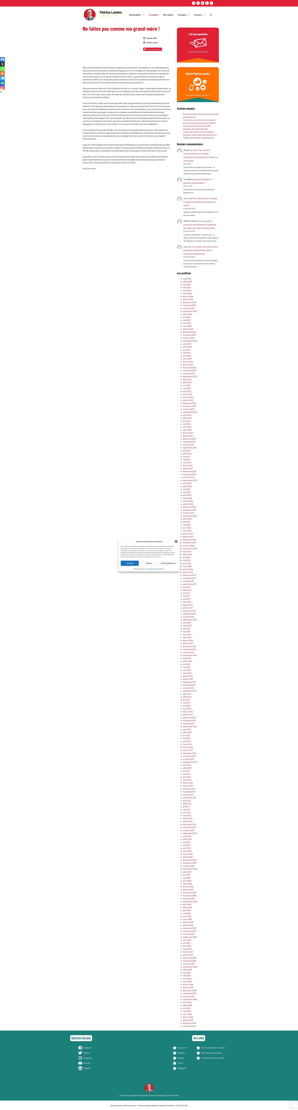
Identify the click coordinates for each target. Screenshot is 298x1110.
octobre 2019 (188, 513)
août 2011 (187, 800)
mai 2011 (186, 809)
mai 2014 (186, 702)
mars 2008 (187, 919)
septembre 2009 (190, 869)
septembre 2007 (190, 937)
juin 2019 (186, 522)
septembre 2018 (190, 548)
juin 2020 (186, 489)
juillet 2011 (187, 803)
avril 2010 (187, 848)
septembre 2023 (190, 376)
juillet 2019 (187, 519)
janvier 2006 (188, 987)
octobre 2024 (188, 338)
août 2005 (187, 1002)
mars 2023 (187, 394)
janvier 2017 (188, 608)
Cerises (181, 1058)
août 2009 (187, 872)
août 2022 (187, 415)
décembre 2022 (189, 403)
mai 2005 (187, 1011)
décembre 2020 (189, 471)
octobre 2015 (188, 652)
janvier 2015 (188, 679)
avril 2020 (187, 495)
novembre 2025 (189, 305)
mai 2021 (186, 459)
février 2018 (188, 569)
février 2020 (188, 501)
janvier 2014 (188, 714)
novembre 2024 (189, 335)
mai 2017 (186, 596)
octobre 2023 (188, 373)
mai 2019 (186, 525)
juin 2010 (186, 842)
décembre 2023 (189, 367)
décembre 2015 (189, 646)
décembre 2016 (189, 611)
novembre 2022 (189, 406)
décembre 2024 (189, 332)
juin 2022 (186, 421)
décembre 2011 (189, 789)
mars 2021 (187, 462)
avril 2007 (187, 946)
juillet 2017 (187, 590)
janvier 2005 (188, 1020)
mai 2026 (187, 287)
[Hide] (1, 92)
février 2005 (188, 1017)
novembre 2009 (189, 863)
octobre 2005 (188, 996)
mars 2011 (187, 815)
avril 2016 (187, 634)
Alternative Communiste (211, 1053)
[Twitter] (198, 3)
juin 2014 (186, 700)
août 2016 (187, 622)
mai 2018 (186, 560)
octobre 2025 (188, 308)
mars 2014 (187, 708)
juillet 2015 (187, 661)
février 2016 (188, 640)
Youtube (86, 1063)
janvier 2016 (188, 643)
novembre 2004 (189, 1026)
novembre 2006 (189, 961)
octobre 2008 (188, 898)
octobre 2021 (188, 445)
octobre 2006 (188, 964)
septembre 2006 (190, 967)
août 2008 (187, 904)
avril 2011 (186, 812)
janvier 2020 (188, 504)
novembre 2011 (189, 791)
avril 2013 (187, 741)
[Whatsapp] (2, 68)
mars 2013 (187, 744)
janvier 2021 (188, 468)
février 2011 (188, 818)
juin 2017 (186, 593)
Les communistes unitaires (212, 1058)
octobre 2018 (188, 545)
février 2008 (188, 922)
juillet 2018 (187, 554)
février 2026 (188, 296)
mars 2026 (187, 293)
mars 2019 (187, 530)
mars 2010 (187, 851)
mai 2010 (186, 845)
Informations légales (128, 1095)
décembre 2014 (189, 682)
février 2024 (188, 361)
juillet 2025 (187, 314)
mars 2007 (187, 949)
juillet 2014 (187, 697)
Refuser (149, 563)
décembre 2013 (189, 717)
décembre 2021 (189, 439)
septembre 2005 (190, 999)
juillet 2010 (187, 839)
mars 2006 (187, 981)
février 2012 (188, 783)
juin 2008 (186, 910)
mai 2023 (187, 388)
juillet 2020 (187, 486)
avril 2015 (187, 670)
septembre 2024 (190, 341)
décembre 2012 (189, 753)
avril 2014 (187, 706)
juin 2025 (186, 317)
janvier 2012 (188, 786)
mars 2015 (187, 673)
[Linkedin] (2, 82)
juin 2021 (186, 456)
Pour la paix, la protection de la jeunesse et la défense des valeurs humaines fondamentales (199, 224)
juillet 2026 (187, 281)
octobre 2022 (188, 409)
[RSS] (2, 73)
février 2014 (188, 711)
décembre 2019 (189, 507)
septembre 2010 (190, 833)
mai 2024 (187, 353)
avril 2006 (187, 978)
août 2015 (187, 658)
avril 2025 (187, 323)
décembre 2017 (189, 575)
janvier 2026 (188, 299)
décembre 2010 (189, 824)
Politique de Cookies (146, 1095)
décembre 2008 (189, 892)
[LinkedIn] (207, 3)
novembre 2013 (189, 720)
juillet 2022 (187, 418)
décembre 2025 (189, 302)
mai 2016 (186, 631)
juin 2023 (186, 385)
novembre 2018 (189, 542)
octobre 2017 (188, 581)
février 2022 (188, 433)
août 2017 (187, 587)
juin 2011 (186, 806)
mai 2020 (187, 492)
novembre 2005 (189, 993)
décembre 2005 (189, 990)
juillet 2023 (187, 382)
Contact (198, 14)
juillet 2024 (187, 347)
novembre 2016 (189, 614)
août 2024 (187, 344)
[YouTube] (202, 3)
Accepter (129, 563)
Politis (180, 1063)
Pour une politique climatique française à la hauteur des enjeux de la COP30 (200, 202)
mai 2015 (186, 667)
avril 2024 (187, 356)
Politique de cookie (139, 568)
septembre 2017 (190, 584)
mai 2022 (187, 424)
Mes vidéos (168, 14)
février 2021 (188, 465)
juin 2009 (186, 875)
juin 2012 (186, 771)
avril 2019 (187, 528)
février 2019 (188, 533)
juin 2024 (186, 350)
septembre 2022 (190, 412)
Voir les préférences (168, 563)
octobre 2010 (188, 830)
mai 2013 (186, 738)
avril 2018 (187, 563)
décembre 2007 (189, 928)
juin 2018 (186, 557)
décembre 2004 (189, 1023)
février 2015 (188, 676)
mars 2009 (187, 883)
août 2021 (187, 450)
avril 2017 (187, 599)
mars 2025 (187, 326)
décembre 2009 (189, 860)
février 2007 (188, 952)
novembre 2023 (189, 370)
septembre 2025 (190, 311)
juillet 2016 (187, 625)
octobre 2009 (188, 866)
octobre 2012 (188, 759)
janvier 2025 (188, 329)
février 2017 (188, 605)
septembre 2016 (190, 619)
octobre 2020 (188, 477)
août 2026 (187, 278)
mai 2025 (187, 320)
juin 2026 (186, 284)
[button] (176, 541)
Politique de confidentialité (155, 568)
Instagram (87, 1058)
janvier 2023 (188, 400)
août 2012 (187, 765)
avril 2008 (187, 916)
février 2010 (188, 854)
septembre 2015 (190, 655)
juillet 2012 (187, 768)
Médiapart (182, 1068)
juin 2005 (186, 1008)
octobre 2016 (188, 617)
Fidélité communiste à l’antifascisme (198, 138)
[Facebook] (193, 3)
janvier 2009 (188, 889)
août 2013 (187, 729)
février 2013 (188, 747)
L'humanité (182, 1047)
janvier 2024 (188, 364)
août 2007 (187, 940)
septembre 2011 (189, 797)
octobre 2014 (188, 688)
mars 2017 (187, 602)
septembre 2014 (190, 691)
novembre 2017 (189, 578)
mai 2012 (186, 774)
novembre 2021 (189, 441)
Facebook (87, 1047)
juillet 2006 (187, 969)
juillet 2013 (187, 732)
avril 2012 (187, 777)
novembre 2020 (189, 474)
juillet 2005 (187, 1005)
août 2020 (187, 483)
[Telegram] (2, 78)
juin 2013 (186, 735)
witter (87, 1053)
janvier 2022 (188, 436)
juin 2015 (186, 664)
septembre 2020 (190, 480)
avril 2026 (187, 290)
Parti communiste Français (213, 1047)
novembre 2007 (189, 931)
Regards (181, 1053)
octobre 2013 (188, 723)
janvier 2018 (188, 572)
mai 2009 (187, 878)
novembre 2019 (189, 510)
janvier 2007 (188, 955)
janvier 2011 (188, 821)
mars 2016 (187, 637)
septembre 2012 (190, 762)
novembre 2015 (189, 649)
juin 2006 (186, 972)
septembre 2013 (190, 726)
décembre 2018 (189, 539)
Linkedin (86, 1068)
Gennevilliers (135, 14)
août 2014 (187, 694)
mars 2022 (187, 430)
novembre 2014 (189, 685)
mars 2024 (187, 358)
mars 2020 (187, 498)
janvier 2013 (188, 750)
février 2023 (188, 397)
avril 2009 (187, 880)
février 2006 (188, 984)
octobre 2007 (188, 934)
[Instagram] (211, 3)
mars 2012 (187, 780)
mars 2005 (187, 1014)
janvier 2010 (188, 857)
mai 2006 (187, 975)
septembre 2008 (190, 901)
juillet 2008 (187, 907)
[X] (2, 64)
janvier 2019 (188, 536)
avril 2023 (187, 391)
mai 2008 (187, 913)
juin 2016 (186, 628)
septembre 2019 (190, 516)
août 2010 (187, 836)
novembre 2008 (189, 895)
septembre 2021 (190, 447)
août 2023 (187, 379)
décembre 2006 (189, 958)
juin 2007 (186, 943)
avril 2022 (187, 427)
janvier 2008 (188, 925)
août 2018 (187, 551)
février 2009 (188, 886)
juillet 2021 (187, 453)
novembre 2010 (189, 827)
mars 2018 (187, 566)
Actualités (154, 14)
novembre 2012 (189, 756)
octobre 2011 (188, 795)
